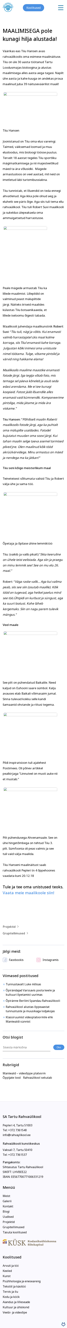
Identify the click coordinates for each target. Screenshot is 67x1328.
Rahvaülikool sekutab (37, 1077)
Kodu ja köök (11, 1297)
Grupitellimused (14, 933)
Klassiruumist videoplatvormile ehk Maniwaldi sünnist (29, 1019)
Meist (6, 1196)
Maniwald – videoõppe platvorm (24, 1073)
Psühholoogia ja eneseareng (22, 1281)
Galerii (7, 1201)
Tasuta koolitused (15, 1232)
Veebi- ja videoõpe (15, 1312)
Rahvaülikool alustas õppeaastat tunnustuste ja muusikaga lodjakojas (30, 1009)
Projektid (9, 927)
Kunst (7, 1276)
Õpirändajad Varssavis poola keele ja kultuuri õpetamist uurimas (30, 992)
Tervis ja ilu (10, 1291)
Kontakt (8, 1206)
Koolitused (33, 8)
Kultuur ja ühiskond (16, 1307)
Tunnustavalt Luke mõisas (23, 984)
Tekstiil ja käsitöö (14, 1286)
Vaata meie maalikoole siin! (28, 893)
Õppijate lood (12, 1077)
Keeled (7, 1271)
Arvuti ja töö (11, 1265)
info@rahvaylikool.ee (17, 1135)
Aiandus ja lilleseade (16, 1302)
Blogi (6, 1211)
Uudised (8, 1217)
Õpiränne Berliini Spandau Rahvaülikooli (33, 1001)
